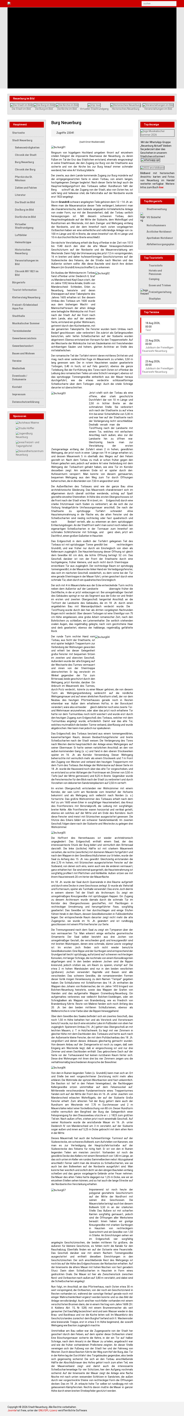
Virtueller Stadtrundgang (94, 108)
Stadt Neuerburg (22, 140)
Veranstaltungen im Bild (158, 108)
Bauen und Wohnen (23, 353)
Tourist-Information (24, 289)
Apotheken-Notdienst (160, 238)
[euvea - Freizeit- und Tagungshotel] (30, 444)
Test (148, 330)
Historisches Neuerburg (125, 108)
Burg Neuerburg (24, 162)
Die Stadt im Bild (21, 108)
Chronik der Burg (25, 169)
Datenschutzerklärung (25, 401)
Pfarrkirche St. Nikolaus (24, 178)
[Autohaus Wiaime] (27, 422)
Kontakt (17, 387)
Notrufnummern (156, 225)
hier (161, 187)
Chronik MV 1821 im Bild (26, 273)
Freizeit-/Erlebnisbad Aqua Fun (25, 306)
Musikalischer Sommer (26, 323)
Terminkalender (21, 330)
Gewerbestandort (22, 345)
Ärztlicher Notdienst (159, 231)
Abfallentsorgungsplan (160, 244)
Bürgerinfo (18, 282)
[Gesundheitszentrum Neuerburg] (30, 452)
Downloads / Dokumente (19, 377)
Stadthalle (18, 316)
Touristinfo (156, 265)
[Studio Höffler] (25, 428)
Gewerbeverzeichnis (24, 338)
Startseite (18, 132)
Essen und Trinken (160, 285)
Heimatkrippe (23, 242)
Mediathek (18, 368)
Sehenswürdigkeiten (27, 147)
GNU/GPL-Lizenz (47, 1410)
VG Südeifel (154, 217)
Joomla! (12, 1410)
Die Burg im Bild (44, 108)
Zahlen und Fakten (26, 187)
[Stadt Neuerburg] (48, 3)
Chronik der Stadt (25, 154)
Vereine (16, 360)
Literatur (20, 194)
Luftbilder (21, 235)
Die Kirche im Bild (67, 108)
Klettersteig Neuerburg (26, 297)
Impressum (19, 394)
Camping (154, 279)
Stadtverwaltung (157, 209)
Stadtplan (155, 298)
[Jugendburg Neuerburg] (30, 435)
